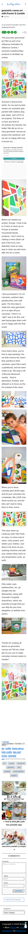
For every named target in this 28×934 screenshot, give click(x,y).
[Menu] (2, 4)
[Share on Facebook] (8, 32)
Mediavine (21, 931)
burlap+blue (6, 741)
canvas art (21, 763)
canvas (11, 763)
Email (6, 883)
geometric (11, 767)
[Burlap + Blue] (13, 4)
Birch (13, 927)
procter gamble (18, 771)
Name (6, 876)
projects (14, 775)
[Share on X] (11, 32)
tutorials (12, 756)
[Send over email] (15, 32)
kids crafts (7, 752)
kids (19, 767)
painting (7, 771)
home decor (18, 748)
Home (3, 758)
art (3, 748)
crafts (8, 748)
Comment (5, 861)
